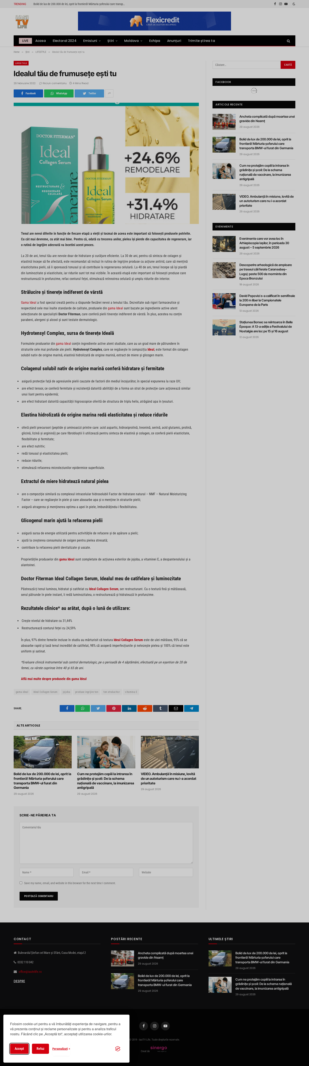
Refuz (40, 1049)
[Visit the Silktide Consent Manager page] (118, 1049)
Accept (19, 1049)
